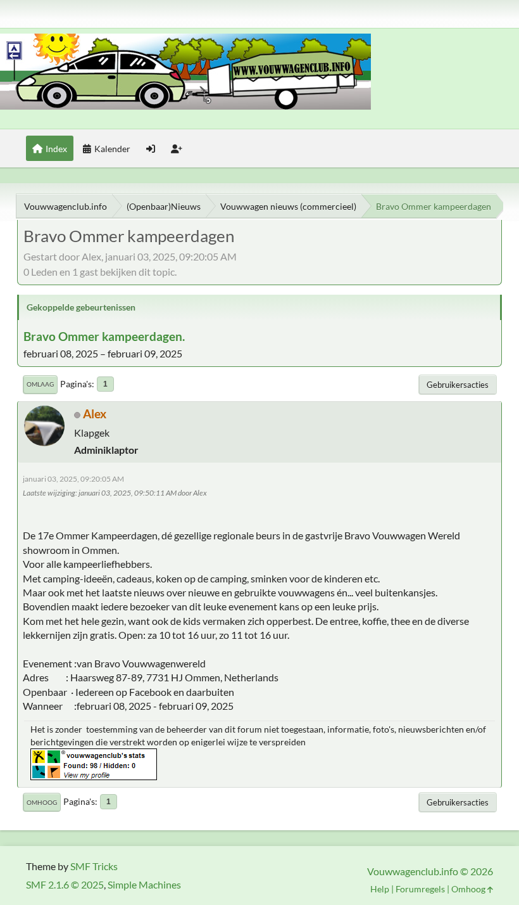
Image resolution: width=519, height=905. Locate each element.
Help (379, 888)
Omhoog (42, 802)
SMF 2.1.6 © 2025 (65, 884)
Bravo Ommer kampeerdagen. (104, 336)
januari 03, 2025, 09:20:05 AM (73, 479)
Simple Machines (144, 884)
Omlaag (40, 384)
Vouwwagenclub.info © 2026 (430, 871)
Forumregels (420, 888)
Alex (94, 413)
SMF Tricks (94, 866)
